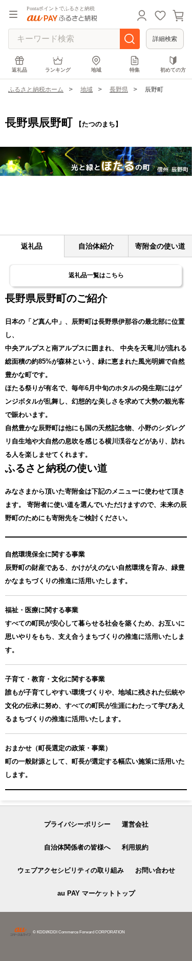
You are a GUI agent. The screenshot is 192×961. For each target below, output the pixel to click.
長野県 (119, 89)
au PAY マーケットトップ (96, 893)
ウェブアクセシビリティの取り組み (70, 870)
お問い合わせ (155, 870)
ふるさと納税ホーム (35, 89)
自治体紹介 (96, 246)
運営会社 (135, 824)
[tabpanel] (96, 161)
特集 (135, 70)
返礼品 (19, 70)
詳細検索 (165, 38)
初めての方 (173, 70)
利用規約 (135, 847)
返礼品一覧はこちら (96, 275)
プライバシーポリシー (77, 824)
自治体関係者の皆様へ (77, 847)
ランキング (58, 70)
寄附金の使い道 (160, 246)
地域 (96, 70)
